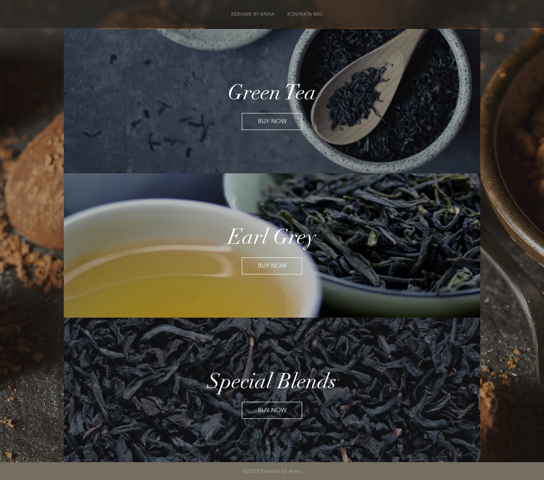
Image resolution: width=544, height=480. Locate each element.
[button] (272, 121)
